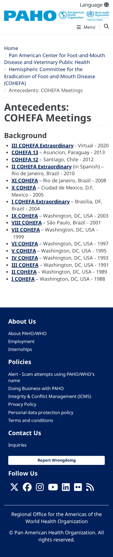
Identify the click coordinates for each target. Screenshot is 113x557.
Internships (20, 349)
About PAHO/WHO (27, 333)
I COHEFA (23, 278)
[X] (14, 489)
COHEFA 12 (25, 159)
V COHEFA (24, 250)
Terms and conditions (30, 420)
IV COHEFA (25, 257)
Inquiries (17, 445)
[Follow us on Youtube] (53, 489)
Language (92, 4)
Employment (21, 341)
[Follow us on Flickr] (78, 489)
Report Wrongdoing (57, 460)
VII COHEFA (26, 229)
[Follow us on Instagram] (40, 489)
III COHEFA (25, 265)
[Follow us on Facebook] (27, 489)
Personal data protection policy (40, 412)
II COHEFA (24, 271)
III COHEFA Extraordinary (43, 145)
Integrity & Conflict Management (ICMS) (49, 396)
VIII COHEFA (27, 222)
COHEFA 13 (25, 152)
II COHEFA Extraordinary (42, 166)
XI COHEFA (25, 180)
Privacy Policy (22, 404)
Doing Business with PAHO (36, 388)
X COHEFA (24, 187)
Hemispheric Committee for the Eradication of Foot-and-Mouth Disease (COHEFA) (49, 76)
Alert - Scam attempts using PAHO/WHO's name (51, 377)
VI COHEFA (25, 243)
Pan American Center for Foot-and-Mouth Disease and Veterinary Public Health (54, 59)
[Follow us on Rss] (90, 489)
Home (11, 48)
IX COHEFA (25, 215)
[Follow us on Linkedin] (66, 489)
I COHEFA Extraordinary (41, 201)
